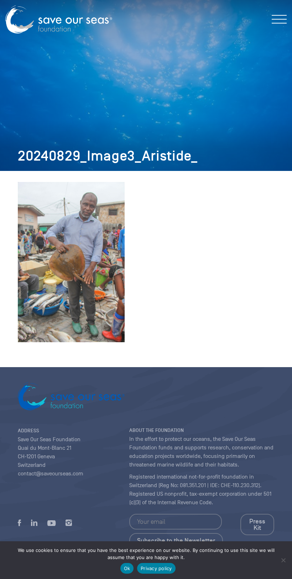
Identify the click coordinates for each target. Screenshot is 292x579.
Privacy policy (156, 568)
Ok (127, 568)
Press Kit (257, 524)
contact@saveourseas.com (50, 473)
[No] (283, 560)
